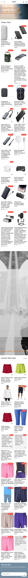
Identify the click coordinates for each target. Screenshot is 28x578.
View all (25, 358)
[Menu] (1, 1)
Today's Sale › (6, 22)
